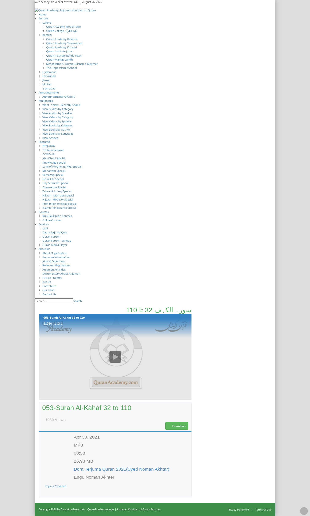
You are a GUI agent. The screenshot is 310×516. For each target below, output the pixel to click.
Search (77, 301)
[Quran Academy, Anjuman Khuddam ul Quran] (65, 10)
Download (178, 426)
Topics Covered (56, 486)
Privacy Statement (238, 509)
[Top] (304, 511)
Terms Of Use (263, 509)
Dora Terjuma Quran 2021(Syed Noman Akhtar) (121, 469)
